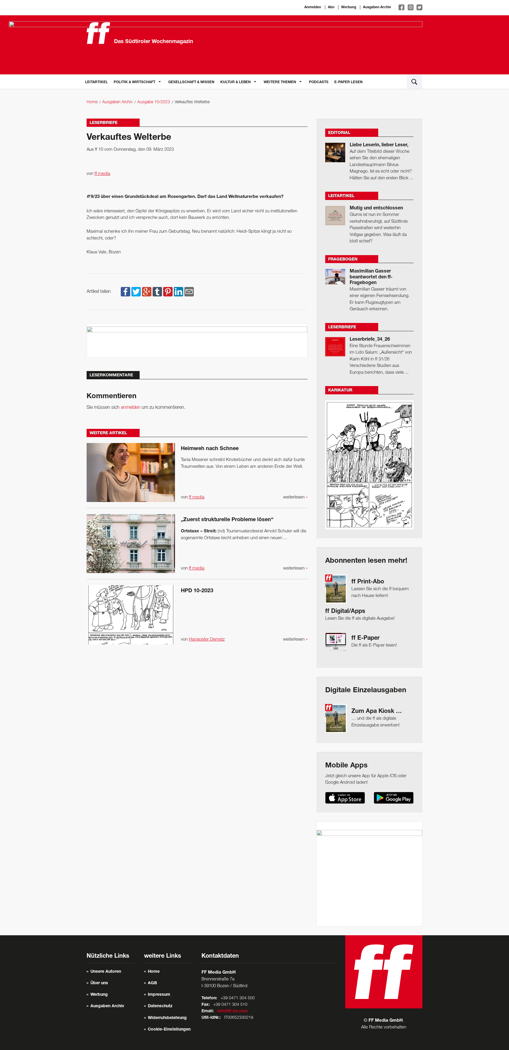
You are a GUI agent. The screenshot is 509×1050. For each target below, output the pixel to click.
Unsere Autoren (105, 972)
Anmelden (312, 7)
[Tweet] (136, 292)
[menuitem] (96, 81)
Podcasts (318, 82)
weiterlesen (295, 497)
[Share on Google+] (146, 292)
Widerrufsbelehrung (167, 1018)
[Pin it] (168, 292)
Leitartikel (96, 82)
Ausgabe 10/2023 (153, 102)
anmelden (131, 408)
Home (92, 102)
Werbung (348, 7)
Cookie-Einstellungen (169, 1030)
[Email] (189, 292)
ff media (102, 174)
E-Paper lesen (348, 82)
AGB (152, 983)
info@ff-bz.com (232, 1011)
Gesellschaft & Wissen (191, 82)
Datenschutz (160, 1006)
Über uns (99, 983)
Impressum (159, 995)
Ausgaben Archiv (377, 7)
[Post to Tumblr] (157, 292)
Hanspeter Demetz (207, 639)
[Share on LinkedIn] (178, 292)
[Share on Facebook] (125, 292)
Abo (331, 7)
